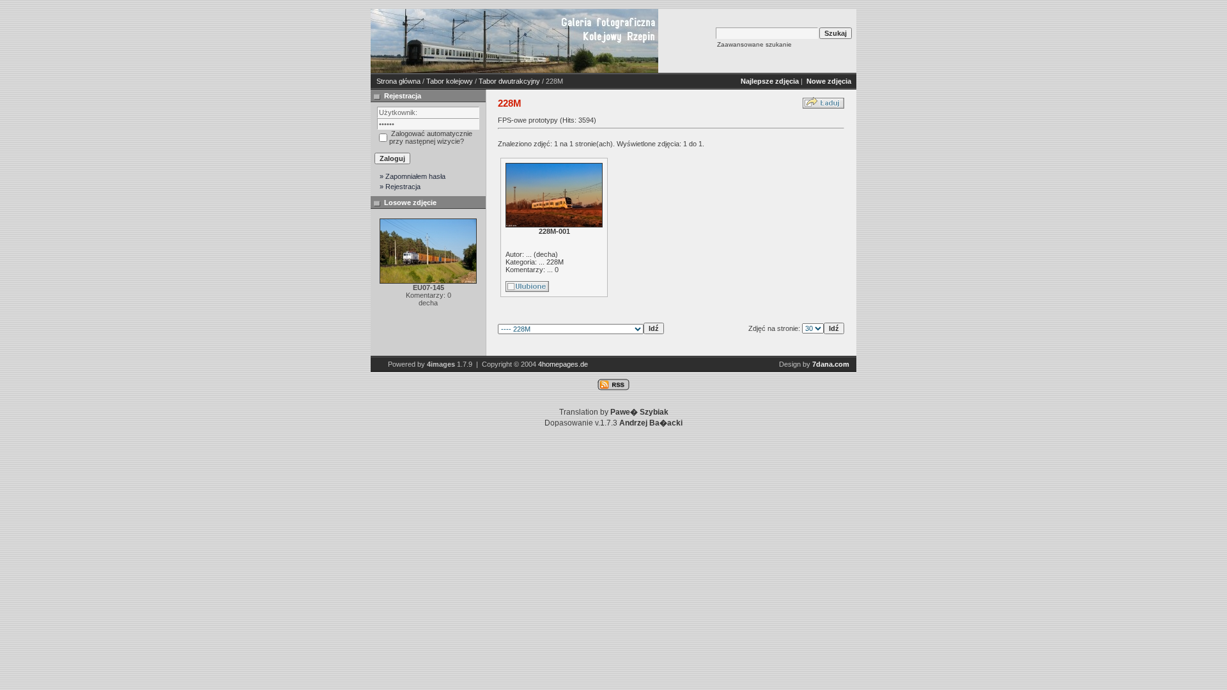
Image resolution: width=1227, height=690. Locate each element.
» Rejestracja (400, 186)
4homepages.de (563, 364)
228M (555, 262)
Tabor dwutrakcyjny (509, 81)
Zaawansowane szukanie (754, 44)
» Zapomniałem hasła (412, 176)
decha (545, 254)
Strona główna (398, 81)
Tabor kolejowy (449, 81)
